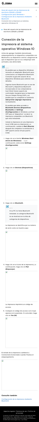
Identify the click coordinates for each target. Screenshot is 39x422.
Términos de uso (21, 411)
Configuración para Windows (12, 14)
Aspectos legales (9, 411)
